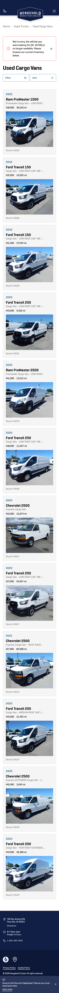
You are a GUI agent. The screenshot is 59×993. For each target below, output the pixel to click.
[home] (29, 14)
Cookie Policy (24, 968)
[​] (5, 11)
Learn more (7, 989)
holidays (17, 934)
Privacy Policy (9, 968)
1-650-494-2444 (15, 940)
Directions (11, 925)
